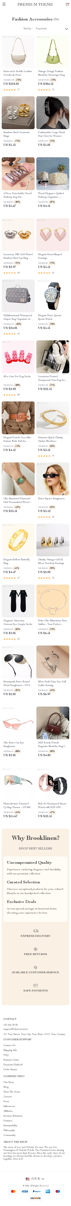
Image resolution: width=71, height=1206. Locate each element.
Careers (7, 1097)
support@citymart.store (15, 1029)
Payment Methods (13, 1065)
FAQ (6, 1055)
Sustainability (10, 1126)
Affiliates (8, 1111)
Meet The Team (11, 1092)
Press (6, 1101)
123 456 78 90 (10, 1025)
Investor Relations (12, 1116)
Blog (6, 1087)
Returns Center (11, 1060)
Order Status (10, 1069)
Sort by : (28, 29)
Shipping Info (10, 1050)
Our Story (8, 1082)
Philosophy (9, 1130)
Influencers (9, 1106)
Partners (7, 1121)
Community (9, 1135)
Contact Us (9, 1045)
